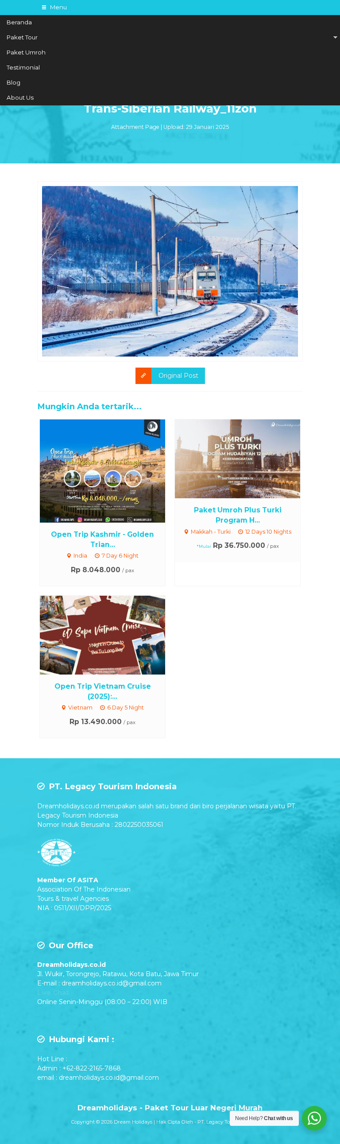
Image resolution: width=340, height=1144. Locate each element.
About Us (20, 97)
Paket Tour (22, 37)
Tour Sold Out (111, 470)
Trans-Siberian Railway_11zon (170, 108)
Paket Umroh (26, 52)
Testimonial (23, 67)
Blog (13, 82)
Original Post (178, 376)
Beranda (19, 22)
